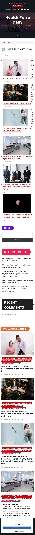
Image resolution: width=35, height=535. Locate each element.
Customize (17, 521)
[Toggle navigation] (17, 35)
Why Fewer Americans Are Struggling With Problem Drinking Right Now (17, 413)
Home (4, 42)
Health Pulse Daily (17, 20)
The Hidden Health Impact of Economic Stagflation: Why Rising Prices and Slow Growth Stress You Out (15, 274)
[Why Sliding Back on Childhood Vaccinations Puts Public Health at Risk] (15, 67)
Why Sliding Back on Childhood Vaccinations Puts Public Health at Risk (17, 368)
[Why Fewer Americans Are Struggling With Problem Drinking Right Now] (15, 92)
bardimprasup (8, 374)
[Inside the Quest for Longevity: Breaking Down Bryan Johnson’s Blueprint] (17, 145)
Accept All (17, 528)
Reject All (17, 524)
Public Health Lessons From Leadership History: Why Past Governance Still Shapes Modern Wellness (18, 186)
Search (7, 228)
